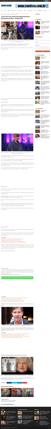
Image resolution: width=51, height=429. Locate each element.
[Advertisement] (17, 58)
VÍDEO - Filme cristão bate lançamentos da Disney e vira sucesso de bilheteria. (45, 27)
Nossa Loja (20, 10)
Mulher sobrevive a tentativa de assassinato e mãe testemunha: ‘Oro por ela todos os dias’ (17, 393)
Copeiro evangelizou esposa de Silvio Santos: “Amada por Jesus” (45, 32)
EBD (34, 10)
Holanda (5, 13)
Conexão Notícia (8, 45)
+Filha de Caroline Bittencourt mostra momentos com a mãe (44, 417)
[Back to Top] (49, 427)
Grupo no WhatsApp (4, 47)
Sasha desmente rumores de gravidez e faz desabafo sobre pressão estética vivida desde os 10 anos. (42, 136)
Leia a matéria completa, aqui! (9, 330)
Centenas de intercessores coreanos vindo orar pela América (19, 336)
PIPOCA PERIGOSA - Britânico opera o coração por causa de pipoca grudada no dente (45, 413)
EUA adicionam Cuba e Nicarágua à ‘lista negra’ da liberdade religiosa (13, 241)
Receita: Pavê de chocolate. (44, 58)
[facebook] (44, 1)
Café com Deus (30, 10)
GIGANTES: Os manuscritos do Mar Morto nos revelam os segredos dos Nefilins (14, 297)
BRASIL (5, 10)
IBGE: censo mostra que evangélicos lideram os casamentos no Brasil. (45, 97)
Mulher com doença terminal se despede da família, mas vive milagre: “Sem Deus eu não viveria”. (28, 392)
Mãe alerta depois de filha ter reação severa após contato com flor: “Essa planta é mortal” (16, 333)
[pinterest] (49, 1)
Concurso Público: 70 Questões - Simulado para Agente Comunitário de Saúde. (45, 102)
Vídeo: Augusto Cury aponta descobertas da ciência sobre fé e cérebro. (45, 77)
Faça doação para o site (8, 270)
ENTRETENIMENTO (39, 10)
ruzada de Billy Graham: (6, 336)
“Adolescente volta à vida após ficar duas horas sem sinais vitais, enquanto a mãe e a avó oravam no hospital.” (6, 392)
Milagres (17, 13)
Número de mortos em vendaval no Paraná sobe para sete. (45, 92)
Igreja (9, 13)
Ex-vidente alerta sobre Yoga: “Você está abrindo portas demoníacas (12, 238)
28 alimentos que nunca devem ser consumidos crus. (45, 62)
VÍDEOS (45, 10)
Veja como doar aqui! (7, 273)
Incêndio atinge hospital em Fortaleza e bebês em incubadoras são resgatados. (45, 83)
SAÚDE (25, 10)
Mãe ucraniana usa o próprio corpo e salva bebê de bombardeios (12, 337)
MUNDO (9, 10)
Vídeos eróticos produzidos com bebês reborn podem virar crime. (45, 22)
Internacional (13, 13)
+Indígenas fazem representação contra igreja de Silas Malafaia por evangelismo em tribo (45, 423)
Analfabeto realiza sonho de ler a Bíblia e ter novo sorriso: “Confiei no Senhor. (14, 242)
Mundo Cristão (14, 10)
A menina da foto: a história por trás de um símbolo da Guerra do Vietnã (13, 300)
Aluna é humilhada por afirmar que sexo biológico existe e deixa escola (13, 301)
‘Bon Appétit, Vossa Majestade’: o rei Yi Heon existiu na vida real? (45, 72)
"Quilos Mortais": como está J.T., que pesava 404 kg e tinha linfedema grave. (45, 68)
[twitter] (46, 1)
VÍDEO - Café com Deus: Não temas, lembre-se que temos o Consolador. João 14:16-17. (45, 88)
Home (2, 10)
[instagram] (47, 1)
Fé (13, 389)
